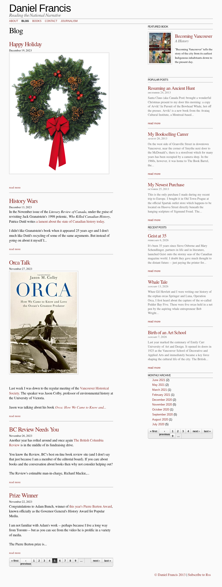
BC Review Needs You (34, 429)
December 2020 (162, 399)
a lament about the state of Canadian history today (70, 221)
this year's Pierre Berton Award (90, 506)
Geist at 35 (157, 235)
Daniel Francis (40, 8)
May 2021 (158, 384)
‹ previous (25, 562)
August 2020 (160, 419)
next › (96, 560)
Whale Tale (157, 282)
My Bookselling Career (168, 134)
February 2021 (161, 394)
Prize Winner (23, 495)
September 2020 (162, 414)
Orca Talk (19, 262)
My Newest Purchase (166, 184)
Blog (25, 21)
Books (36, 21)
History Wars (23, 200)
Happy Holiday (25, 44)
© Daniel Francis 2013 (170, 574)
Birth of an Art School (167, 332)
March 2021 (159, 389)
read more (15, 187)
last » (107, 560)
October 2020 (160, 409)
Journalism (69, 21)
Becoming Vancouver (193, 36)
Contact (51, 21)
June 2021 (158, 380)
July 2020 (158, 424)
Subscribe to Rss (199, 574)
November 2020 (162, 404)
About (13, 21)
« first (14, 560)
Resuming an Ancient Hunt (171, 88)
